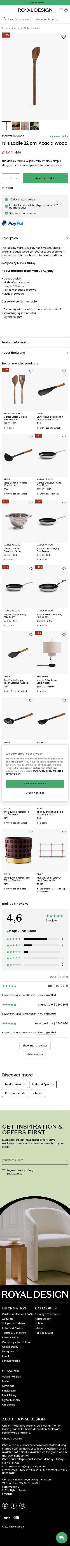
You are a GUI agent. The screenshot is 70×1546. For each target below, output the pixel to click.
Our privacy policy (42, 770)
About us (7, 1319)
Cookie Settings (35, 792)
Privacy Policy (10, 1337)
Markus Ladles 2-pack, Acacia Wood (15, 418)
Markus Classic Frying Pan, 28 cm (15, 615)
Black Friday (9, 1395)
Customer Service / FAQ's (18, 1314)
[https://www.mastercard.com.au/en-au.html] (16, 1518)
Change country (12, 1438)
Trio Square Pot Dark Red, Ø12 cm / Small (50, 813)
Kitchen (39, 1328)
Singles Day (9, 1390)
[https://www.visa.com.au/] (7, 1518)
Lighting (40, 1323)
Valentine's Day (11, 1376)
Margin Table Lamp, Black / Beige (47, 681)
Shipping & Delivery (13, 1323)
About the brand (13, 353)
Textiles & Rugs (44, 1333)
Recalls (6, 1356)
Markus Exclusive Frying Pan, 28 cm (49, 484)
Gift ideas (8, 1386)
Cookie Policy (10, 1347)
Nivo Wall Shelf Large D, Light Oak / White (49, 879)
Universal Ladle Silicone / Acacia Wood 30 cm (50, 418)
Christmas (8, 1404)
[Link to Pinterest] (5, 1505)
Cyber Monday (11, 1400)
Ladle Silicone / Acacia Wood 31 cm (15, 484)
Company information (16, 1342)
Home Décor (42, 1319)
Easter (6, 1381)
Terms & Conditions (14, 1333)
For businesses (11, 1361)
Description (9, 238)
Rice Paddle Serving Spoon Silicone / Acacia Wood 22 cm (16, 681)
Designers (8, 1351)
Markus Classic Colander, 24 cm (13, 550)
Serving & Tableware (47, 1314)
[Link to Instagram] (22, 1505)
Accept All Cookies (35, 783)
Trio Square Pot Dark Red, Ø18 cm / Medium (17, 879)
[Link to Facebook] (14, 1505)
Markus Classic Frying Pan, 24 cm (48, 550)
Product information (15, 342)
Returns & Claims (12, 1328)
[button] (61, 10)
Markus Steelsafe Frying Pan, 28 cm (49, 615)
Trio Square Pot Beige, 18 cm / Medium (16, 813)
